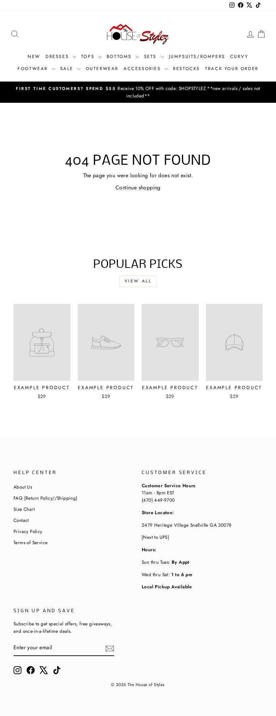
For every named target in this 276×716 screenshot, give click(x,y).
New (34, 56)
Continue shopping (138, 187)
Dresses (58, 56)
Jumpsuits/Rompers (197, 56)
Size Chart (24, 509)
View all (138, 281)
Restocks (186, 68)
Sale (68, 68)
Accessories (143, 68)
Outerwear (102, 68)
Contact (21, 520)
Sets (151, 56)
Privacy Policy (27, 531)
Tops (89, 56)
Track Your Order (231, 68)
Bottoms (120, 56)
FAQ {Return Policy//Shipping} (45, 498)
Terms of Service (30, 542)
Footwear (34, 68)
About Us (22, 487)
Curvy (239, 56)
